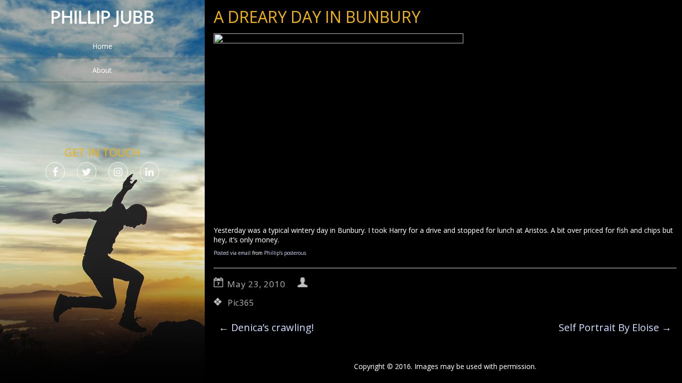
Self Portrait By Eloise (615, 327)
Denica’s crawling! (266, 327)
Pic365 (241, 302)
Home (102, 46)
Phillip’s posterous (285, 252)
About (102, 70)
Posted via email (232, 252)
